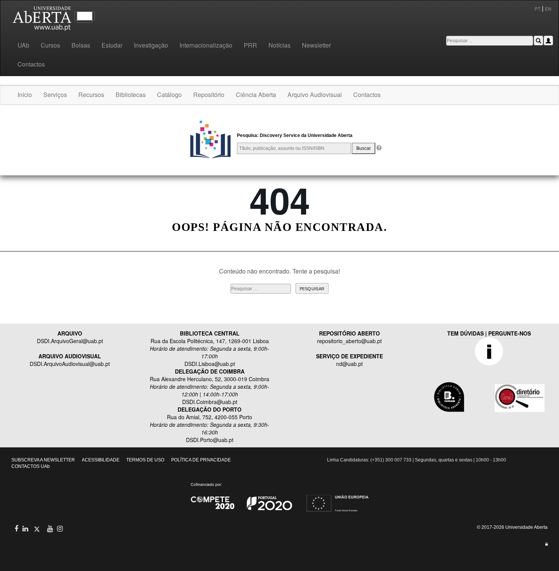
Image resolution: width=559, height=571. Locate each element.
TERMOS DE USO (145, 460)
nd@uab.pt (349, 363)
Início (24, 94)
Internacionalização (205, 45)
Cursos (50, 45)
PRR (250, 45)
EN (549, 8)
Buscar (363, 148)
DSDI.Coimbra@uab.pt (209, 402)
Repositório (208, 94)
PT (537, 8)
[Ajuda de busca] (378, 148)
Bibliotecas (131, 94)
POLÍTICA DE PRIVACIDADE (201, 460)
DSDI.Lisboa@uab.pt (209, 363)
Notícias (279, 45)
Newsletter (316, 45)
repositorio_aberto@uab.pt (349, 341)
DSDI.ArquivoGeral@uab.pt (70, 341)
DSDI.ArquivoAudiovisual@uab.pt (70, 363)
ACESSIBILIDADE (100, 460)
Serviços (55, 94)
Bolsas (80, 45)
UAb (23, 45)
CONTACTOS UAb (30, 466)
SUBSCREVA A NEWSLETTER (43, 460)
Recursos (91, 94)
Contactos (31, 64)
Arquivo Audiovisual (314, 94)
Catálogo (169, 94)
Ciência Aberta (256, 94)
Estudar (112, 45)
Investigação (151, 45)
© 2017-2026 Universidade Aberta (512, 527)
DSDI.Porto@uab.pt (209, 440)
